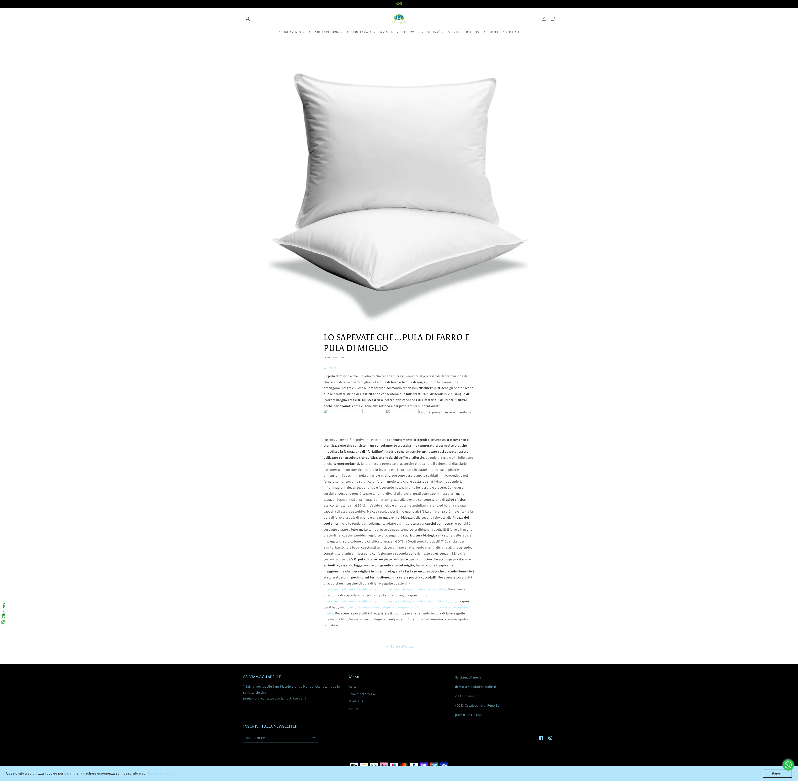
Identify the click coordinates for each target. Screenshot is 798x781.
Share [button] (332, 367)
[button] (247, 18)
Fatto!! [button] (777, 773)
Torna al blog (401, 646)
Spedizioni (356, 701)
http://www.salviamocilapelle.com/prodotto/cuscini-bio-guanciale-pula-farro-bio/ (385, 589)
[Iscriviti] (313, 737)
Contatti (354, 708)
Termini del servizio (362, 694)
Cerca (353, 686)
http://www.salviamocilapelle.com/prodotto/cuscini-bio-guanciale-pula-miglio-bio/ (387, 601)
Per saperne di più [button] (162, 773)
